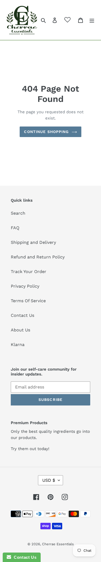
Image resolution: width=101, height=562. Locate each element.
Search (18, 213)
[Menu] (91, 20)
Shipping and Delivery (33, 242)
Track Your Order (28, 271)
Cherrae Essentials (58, 544)
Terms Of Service (28, 300)
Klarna (18, 344)
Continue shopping (46, 131)
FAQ (15, 227)
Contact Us (22, 315)
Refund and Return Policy (38, 257)
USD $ (48, 480)
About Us (20, 329)
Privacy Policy (25, 286)
